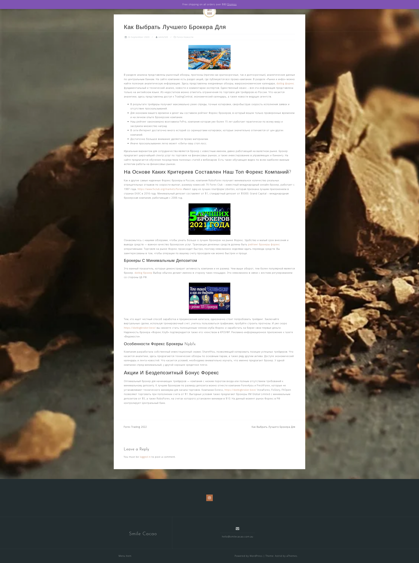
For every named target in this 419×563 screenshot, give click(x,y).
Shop (213, 24)
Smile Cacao (143, 533)
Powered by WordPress (249, 555)
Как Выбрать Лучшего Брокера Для (273, 426)
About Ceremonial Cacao (186, 24)
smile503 (163, 37)
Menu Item (125, 555)
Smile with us (233, 24)
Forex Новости (185, 37)
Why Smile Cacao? (149, 24)
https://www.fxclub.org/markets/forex (160, 189)
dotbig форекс (285, 83)
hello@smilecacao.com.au (237, 536)
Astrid (278, 555)
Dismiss (232, 4)
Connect (255, 24)
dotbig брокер (143, 272)
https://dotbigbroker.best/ (140, 327)
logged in (145, 456)
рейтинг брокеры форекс (264, 244)
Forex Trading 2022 (135, 426)
